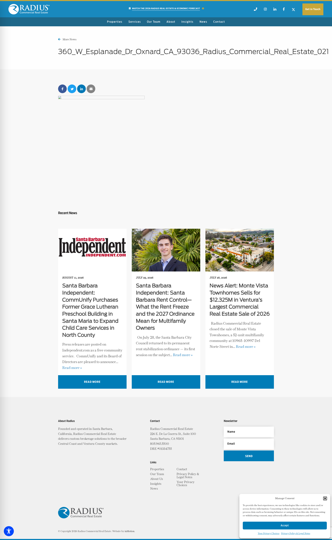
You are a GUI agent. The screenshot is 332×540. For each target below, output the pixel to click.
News (203, 21)
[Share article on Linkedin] (81, 88)
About (171, 21)
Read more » (72, 368)
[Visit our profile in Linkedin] (275, 10)
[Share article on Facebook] (62, 88)
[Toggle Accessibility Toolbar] (8, 531)
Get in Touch (312, 9)
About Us (156, 479)
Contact (219, 21)
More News (69, 39)
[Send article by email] (91, 88)
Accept (285, 525)
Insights (187, 21)
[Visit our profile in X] (293, 10)
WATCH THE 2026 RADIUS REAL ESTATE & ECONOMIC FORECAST (166, 8)
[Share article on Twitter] (72, 88)
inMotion (129, 531)
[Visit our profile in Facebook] (284, 10)
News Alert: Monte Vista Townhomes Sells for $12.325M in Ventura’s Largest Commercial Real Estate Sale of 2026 (240, 299)
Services (134, 21)
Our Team (153, 21)
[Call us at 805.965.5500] (255, 10)
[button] (325, 498)
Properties (114, 21)
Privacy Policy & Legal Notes (295, 533)
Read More (92, 382)
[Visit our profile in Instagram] (265, 10)
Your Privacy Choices (268, 533)
